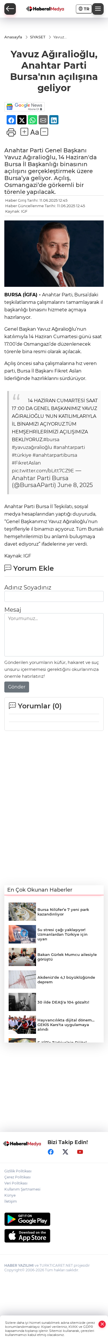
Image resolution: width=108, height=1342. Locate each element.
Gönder (16, 687)
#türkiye (21, 455)
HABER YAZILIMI (19, 1265)
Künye (10, 1195)
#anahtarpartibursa (55, 455)
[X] (65, 1152)
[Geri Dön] (10, 9)
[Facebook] (50, 1152)
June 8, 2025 (75, 485)
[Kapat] (102, 1324)
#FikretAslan (26, 463)
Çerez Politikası (17, 1177)
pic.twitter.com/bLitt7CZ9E (43, 470)
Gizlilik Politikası (17, 1171)
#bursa (51, 439)
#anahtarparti (69, 447)
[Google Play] (54, 1219)
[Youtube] (80, 1152)
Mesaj (12, 609)
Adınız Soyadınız (27, 587)
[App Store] (54, 1236)
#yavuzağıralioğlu (32, 447)
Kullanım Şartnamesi (22, 1189)
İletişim (10, 1201)
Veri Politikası (15, 1183)
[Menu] (98, 9)
